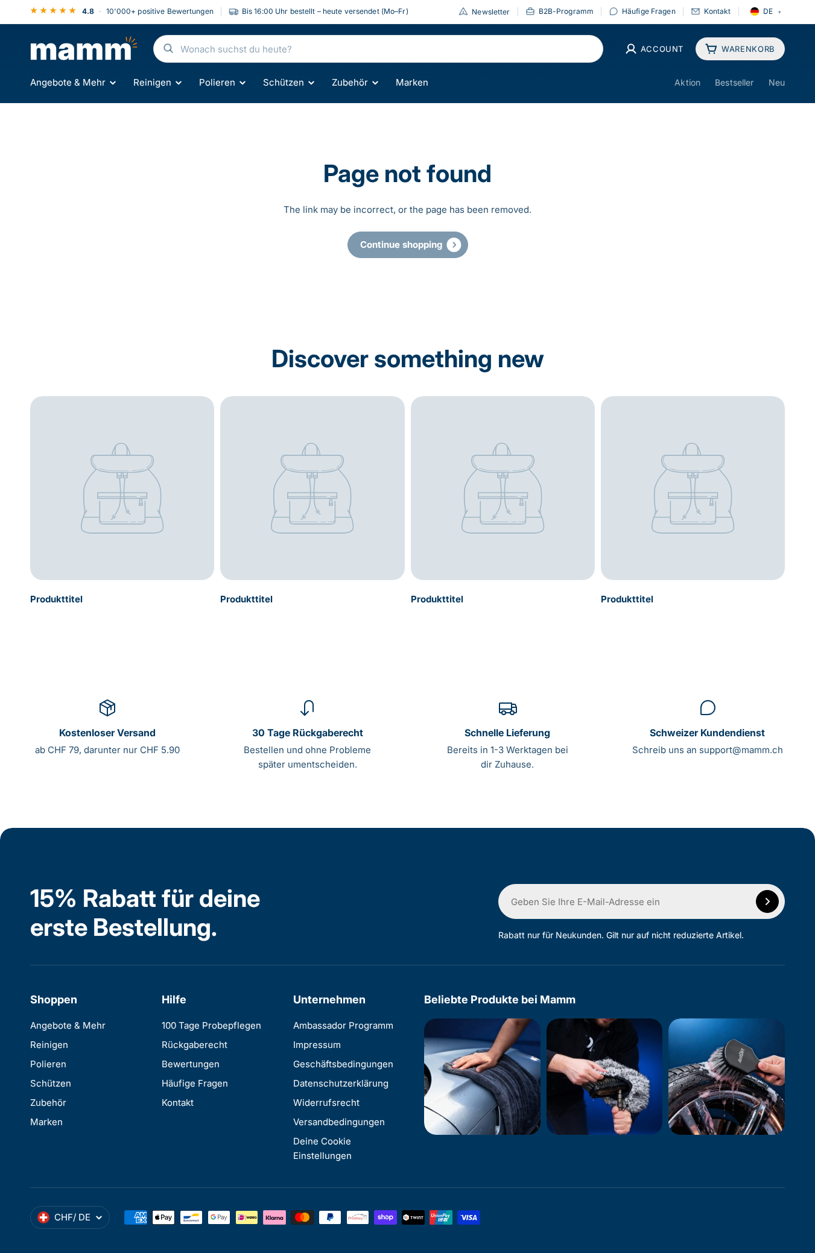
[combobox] (378, 49)
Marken (412, 82)
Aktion (687, 82)
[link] (407, 245)
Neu (777, 82)
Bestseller (734, 82)
